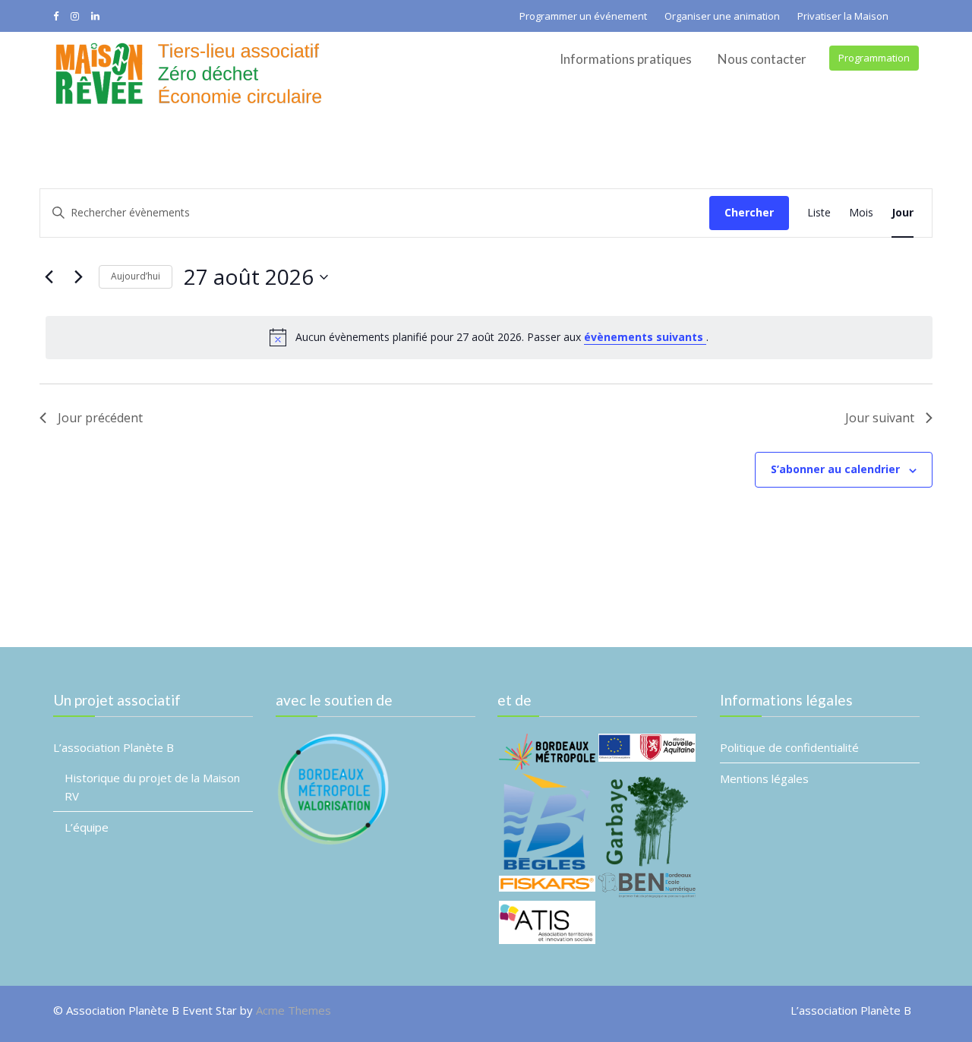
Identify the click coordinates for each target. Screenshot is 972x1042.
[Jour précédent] (48, 277)
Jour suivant (879, 417)
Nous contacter (762, 59)
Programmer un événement (583, 16)
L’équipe (87, 827)
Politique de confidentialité (789, 747)
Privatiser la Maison (842, 16)
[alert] (489, 337)
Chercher (749, 212)
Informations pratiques (626, 59)
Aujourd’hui (135, 276)
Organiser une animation (722, 16)
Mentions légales (764, 778)
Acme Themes (293, 1010)
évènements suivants (645, 337)
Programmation (874, 58)
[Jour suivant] (78, 277)
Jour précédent (100, 417)
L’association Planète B (113, 747)
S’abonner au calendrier (835, 469)
